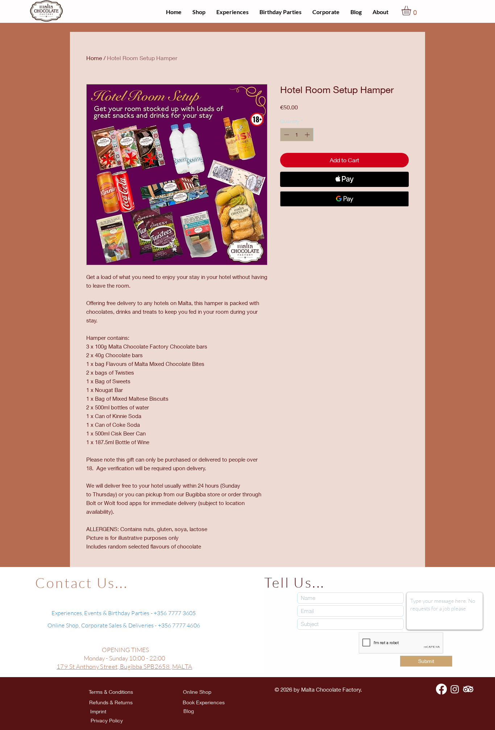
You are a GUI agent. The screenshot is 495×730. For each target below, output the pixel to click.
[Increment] (307, 134)
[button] (412, 10)
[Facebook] (441, 689)
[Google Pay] (344, 199)
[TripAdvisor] (468, 689)
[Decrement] (285, 134)
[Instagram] (454, 689)
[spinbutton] (296, 134)
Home (94, 57)
